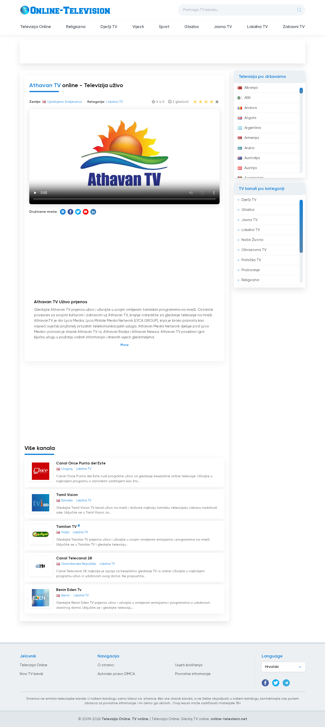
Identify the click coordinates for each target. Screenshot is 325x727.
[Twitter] (78, 212)
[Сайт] (63, 212)
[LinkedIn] (93, 212)
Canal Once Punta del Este (81, 463)
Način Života (252, 240)
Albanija (251, 88)
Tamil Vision (67, 495)
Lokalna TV (257, 27)
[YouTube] (86, 212)
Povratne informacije (193, 674)
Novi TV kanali (31, 674)
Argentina (252, 128)
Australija (252, 158)
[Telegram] (286, 682)
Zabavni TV (294, 27)
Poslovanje (250, 270)
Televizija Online (35, 27)
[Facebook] (70, 212)
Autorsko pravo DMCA (116, 674)
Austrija (250, 168)
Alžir (247, 97)
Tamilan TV (66, 527)
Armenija (251, 138)
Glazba (191, 27)
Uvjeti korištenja (188, 665)
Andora (250, 108)
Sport (164, 27)
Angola (250, 118)
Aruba (249, 148)
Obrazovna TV (253, 250)
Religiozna (75, 27)
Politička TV (251, 260)
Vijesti (138, 27)
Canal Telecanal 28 (74, 558)
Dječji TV (109, 27)
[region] (269, 130)
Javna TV (223, 27)
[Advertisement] (162, 51)
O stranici (106, 665)
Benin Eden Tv (68, 590)
